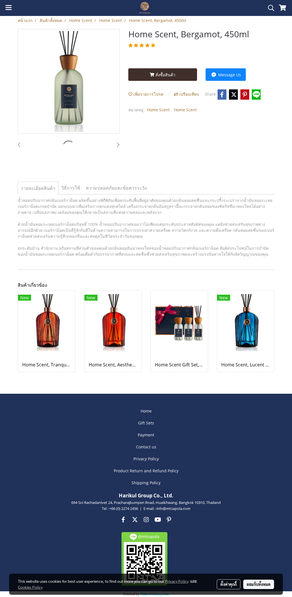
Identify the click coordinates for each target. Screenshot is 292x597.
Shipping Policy (146, 482)
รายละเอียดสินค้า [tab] (38, 188)
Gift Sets (146, 423)
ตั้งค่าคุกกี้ (228, 584)
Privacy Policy (146, 458)
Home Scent (159, 109)
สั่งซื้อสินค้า (164, 74)
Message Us (229, 74)
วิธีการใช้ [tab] (70, 188)
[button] (269, 8)
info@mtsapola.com (173, 508)
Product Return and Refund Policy (146, 470)
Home (146, 411)
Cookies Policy (30, 587)
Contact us (146, 447)
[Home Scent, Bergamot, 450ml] (68, 81)
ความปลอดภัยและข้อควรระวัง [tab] (116, 188)
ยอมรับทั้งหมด (259, 584)
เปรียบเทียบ (188, 94)
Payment (146, 435)
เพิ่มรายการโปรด (147, 94)
